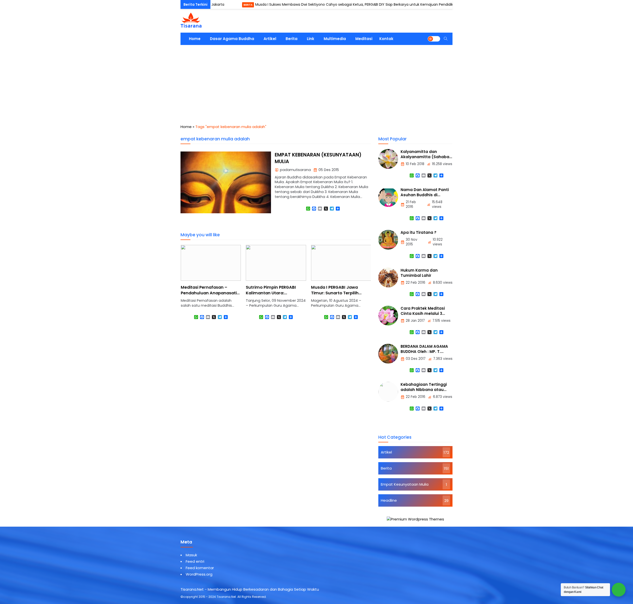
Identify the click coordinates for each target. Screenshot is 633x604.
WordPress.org (199, 574)
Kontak (386, 38)
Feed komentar (200, 567)
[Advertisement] (316, 82)
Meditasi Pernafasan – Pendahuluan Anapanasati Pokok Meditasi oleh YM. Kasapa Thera (209, 295)
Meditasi (363, 38)
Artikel (270, 38)
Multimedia (335, 38)
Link (310, 38)
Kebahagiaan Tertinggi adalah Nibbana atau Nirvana (424, 389)
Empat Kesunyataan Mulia (405, 484)
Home (195, 38)
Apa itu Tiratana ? (418, 232)
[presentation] (199, 287)
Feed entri (195, 561)
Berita (229, 5)
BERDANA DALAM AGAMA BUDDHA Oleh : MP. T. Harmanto (424, 351)
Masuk (191, 555)
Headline (389, 500)
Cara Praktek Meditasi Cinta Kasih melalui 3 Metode (423, 313)
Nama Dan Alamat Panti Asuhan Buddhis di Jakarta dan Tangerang (425, 195)
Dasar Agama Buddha (232, 38)
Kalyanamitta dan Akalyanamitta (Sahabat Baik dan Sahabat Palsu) (426, 157)
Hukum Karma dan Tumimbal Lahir (419, 273)
